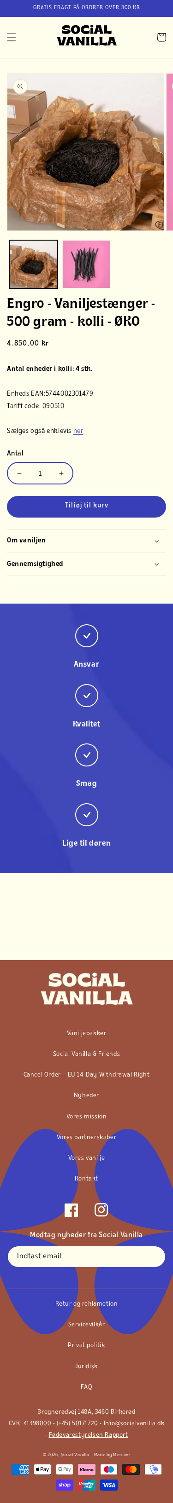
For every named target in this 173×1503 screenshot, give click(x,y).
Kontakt (86, 1178)
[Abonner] (155, 1256)
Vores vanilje (86, 1158)
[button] (11, 37)
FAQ (87, 1387)
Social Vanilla (75, 1454)
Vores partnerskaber (86, 1137)
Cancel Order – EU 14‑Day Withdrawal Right (87, 1074)
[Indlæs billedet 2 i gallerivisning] (86, 264)
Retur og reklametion (86, 1304)
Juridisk (86, 1366)
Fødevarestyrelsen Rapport (88, 1435)
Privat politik (86, 1345)
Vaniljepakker (87, 1033)
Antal (15, 453)
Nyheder (86, 1095)
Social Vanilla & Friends (86, 1054)
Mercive (121, 1454)
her (78, 431)
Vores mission (86, 1116)
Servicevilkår (86, 1324)
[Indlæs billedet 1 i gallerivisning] (33, 264)
